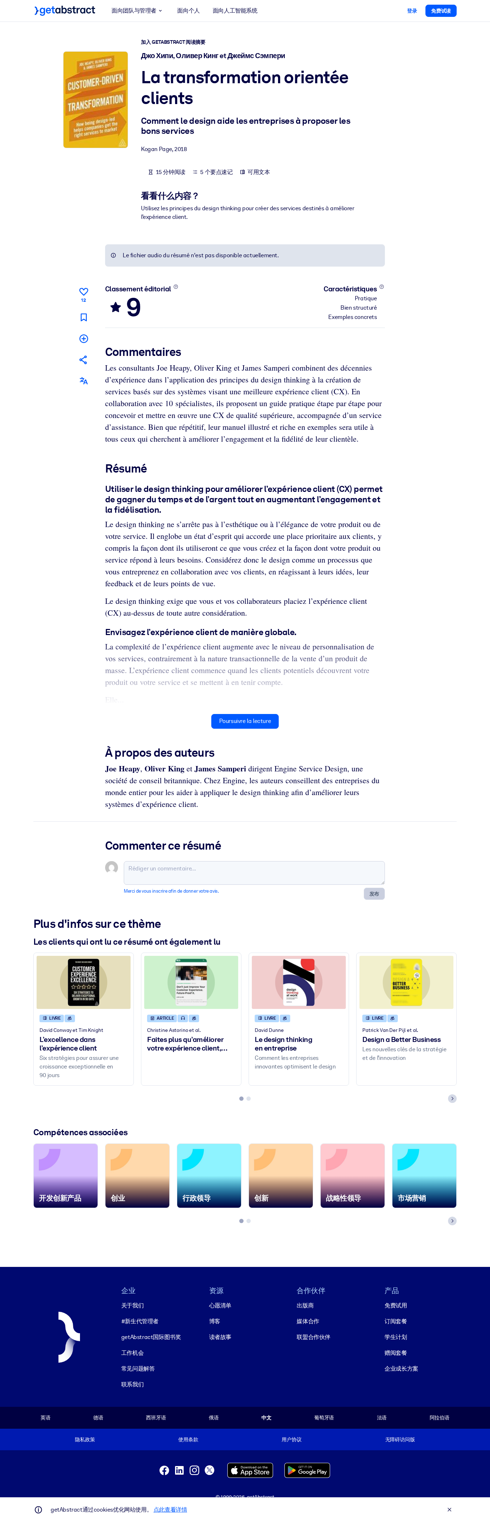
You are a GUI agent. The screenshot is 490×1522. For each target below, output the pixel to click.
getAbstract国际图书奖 (151, 1337)
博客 (214, 1321)
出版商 (305, 1305)
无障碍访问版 (400, 1439)
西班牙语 (156, 1417)
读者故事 (220, 1337)
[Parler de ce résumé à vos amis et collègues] (83, 359)
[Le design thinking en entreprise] (299, 982)
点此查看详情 (170, 1509)
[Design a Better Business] (406, 982)
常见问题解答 (138, 1368)
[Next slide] (452, 1098)
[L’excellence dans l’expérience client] (84, 982)
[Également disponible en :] (83, 381)
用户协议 (291, 1439)
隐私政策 (85, 1439)
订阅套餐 (396, 1321)
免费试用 (396, 1305)
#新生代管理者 (140, 1321)
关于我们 (132, 1305)
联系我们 (132, 1384)
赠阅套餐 (396, 1352)
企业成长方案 (401, 1368)
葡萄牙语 (324, 1417)
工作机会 (132, 1352)
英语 (46, 1417)
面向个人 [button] (188, 10)
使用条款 (188, 1439)
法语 (382, 1417)
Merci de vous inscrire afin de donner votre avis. (171, 891)
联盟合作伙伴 (313, 1337)
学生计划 (396, 1337)
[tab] (241, 1098)
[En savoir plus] (175, 287)
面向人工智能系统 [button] (235, 10)
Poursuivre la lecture (245, 721)
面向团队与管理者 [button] (134, 10)
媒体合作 (308, 1321)
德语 (98, 1417)
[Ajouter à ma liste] (83, 338)
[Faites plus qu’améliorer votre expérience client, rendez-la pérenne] (191, 982)
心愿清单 (220, 1305)
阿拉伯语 (439, 1417)
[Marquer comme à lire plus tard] (83, 317)
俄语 (214, 1417)
